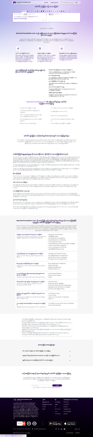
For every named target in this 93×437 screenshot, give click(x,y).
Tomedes (28, 432)
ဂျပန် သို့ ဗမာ (66, 413)
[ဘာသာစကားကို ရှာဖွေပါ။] (33, 14)
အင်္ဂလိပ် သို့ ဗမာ (66, 401)
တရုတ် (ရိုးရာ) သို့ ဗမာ (67, 409)
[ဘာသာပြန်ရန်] (59, 14)
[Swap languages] (46, 14)
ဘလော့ (56, 411)
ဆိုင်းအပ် (43, 409)
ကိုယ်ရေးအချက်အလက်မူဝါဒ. (56, 387)
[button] (24, 11)
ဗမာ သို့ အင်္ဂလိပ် (66, 404)
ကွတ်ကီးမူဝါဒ (77, 432)
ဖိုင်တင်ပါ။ (30, 16)
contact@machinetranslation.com (40, 428)
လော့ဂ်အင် (46, 2)
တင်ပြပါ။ (57, 385)
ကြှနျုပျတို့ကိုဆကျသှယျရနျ (47, 404)
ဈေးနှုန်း (56, 404)
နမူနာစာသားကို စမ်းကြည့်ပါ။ (20, 18)
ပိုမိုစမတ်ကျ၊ (25, 170)
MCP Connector (57, 409)
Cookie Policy (20, 435)
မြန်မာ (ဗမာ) (30, 14)
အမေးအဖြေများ (57, 401)
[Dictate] (44, 20)
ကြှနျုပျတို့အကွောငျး (45, 401)
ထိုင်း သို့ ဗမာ (66, 406)
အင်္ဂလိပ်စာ (25, 14)
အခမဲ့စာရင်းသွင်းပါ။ (54, 2)
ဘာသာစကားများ (57, 413)
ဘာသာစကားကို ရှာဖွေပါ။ (18, 14)
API (55, 406)
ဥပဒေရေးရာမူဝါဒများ (69, 432)
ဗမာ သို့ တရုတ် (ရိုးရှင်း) (67, 411)
